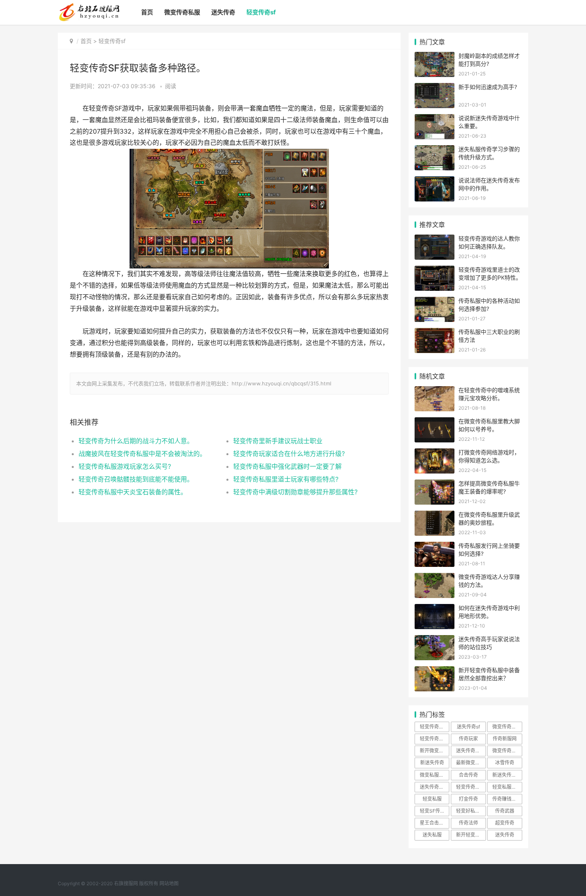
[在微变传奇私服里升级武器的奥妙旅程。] (434, 515)
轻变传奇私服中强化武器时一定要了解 (287, 466)
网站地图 (169, 883)
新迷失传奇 (432, 763)
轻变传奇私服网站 (434, 739)
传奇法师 (468, 823)
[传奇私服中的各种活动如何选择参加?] (434, 301)
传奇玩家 (468, 739)
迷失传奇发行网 (471, 751)
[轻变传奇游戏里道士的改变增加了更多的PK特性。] (434, 270)
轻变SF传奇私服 (434, 811)
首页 (147, 12)
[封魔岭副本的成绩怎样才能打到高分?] (434, 56)
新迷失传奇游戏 (507, 775)
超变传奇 (504, 823)
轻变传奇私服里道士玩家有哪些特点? (285, 479)
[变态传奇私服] (89, 6)
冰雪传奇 (504, 763)
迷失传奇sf (468, 727)
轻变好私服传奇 (471, 811)
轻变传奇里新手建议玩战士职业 (277, 441)
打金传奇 (468, 799)
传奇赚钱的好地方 (507, 799)
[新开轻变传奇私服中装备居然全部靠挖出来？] (434, 671)
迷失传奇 (223, 12)
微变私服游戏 (434, 775)
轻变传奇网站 (470, 787)
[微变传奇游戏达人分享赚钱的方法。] (434, 577)
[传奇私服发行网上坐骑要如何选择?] (434, 546)
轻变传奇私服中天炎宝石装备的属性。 (133, 492)
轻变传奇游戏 (434, 727)
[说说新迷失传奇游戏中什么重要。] (434, 119)
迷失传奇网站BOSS (434, 787)
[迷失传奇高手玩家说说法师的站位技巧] (434, 640)
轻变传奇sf (261, 12)
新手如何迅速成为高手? (487, 86)
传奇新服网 (505, 739)
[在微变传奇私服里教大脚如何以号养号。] (434, 422)
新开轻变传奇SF (471, 835)
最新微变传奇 (470, 763)
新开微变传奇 (434, 751)
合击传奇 (468, 775)
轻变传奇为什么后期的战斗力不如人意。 (136, 441)
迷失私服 (432, 835)
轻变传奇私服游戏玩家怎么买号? (125, 466)
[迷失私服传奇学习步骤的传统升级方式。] (434, 150)
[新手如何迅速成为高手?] (434, 88)
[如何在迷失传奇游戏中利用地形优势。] (434, 609)
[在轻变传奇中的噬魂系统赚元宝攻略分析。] (434, 391)
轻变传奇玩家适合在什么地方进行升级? (289, 454)
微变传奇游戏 (506, 727)
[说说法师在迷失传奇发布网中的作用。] (434, 181)
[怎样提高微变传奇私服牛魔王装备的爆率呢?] (434, 484)
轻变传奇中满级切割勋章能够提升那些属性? (295, 492)
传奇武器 (504, 811)
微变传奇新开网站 (507, 751)
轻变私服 (432, 799)
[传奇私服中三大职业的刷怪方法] (434, 333)
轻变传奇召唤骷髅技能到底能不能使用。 (136, 479)
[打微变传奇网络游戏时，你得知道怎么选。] (434, 453)
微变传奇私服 (182, 12)
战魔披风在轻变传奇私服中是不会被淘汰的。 (142, 454)
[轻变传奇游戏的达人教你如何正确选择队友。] (434, 239)
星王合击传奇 (434, 823)
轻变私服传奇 (506, 787)
